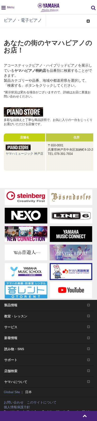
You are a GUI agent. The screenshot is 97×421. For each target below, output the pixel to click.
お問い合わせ (14, 402)
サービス (10, 327)
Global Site (12, 392)
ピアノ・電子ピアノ (23, 20)
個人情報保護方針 (17, 407)
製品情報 (10, 305)
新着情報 (10, 338)
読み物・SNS (14, 349)
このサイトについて (42, 402)
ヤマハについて (15, 382)
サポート (10, 360)
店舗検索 (10, 371)
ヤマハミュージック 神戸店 (24, 153)
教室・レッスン (15, 316)
